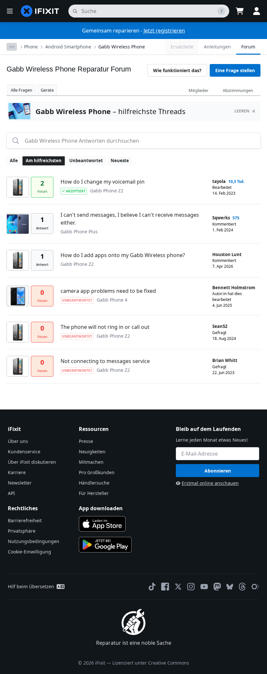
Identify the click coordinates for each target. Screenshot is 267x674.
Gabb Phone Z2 (106, 191)
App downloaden (101, 508)
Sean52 (219, 326)
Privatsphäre (21, 531)
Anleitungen (217, 47)
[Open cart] (239, 11)
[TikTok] (152, 586)
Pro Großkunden (97, 472)
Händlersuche (94, 483)
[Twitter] (178, 586)
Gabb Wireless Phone (121, 47)
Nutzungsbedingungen (33, 541)
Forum (248, 47)
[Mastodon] (217, 586)
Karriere (17, 472)
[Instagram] (191, 586)
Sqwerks (221, 218)
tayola (219, 181)
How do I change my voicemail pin (103, 181)
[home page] (40, 11)
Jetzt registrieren (164, 30)
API (11, 493)
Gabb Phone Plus (79, 231)
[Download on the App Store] (102, 524)
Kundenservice (24, 451)
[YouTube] (204, 586)
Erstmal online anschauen (210, 483)
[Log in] (256, 11)
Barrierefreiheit (25, 520)
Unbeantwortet (86, 160)
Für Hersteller (94, 493)
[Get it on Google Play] (105, 544)
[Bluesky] (229, 586)
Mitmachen (91, 462)
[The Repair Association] (255, 586)
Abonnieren (217, 471)
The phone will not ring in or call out (105, 327)
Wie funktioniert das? (177, 70)
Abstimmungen (238, 90)
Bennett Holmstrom (233, 288)
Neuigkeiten (92, 451)
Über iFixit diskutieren (32, 462)
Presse (86, 441)
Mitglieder (198, 90)
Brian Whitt (224, 360)
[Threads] (242, 586)
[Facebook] (165, 586)
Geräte (47, 90)
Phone (31, 47)
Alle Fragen (21, 90)
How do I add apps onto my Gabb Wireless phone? (123, 255)
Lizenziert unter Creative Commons (150, 663)
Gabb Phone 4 (112, 300)
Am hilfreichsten (44, 160)
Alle (14, 160)
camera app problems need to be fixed (108, 290)
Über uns (18, 441)
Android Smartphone (68, 47)
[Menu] (10, 11)
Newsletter (20, 483)
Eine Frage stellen (235, 70)
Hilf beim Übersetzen (31, 586)
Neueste (120, 160)
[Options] (12, 47)
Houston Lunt (227, 254)
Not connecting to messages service (105, 361)
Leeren (241, 111)
